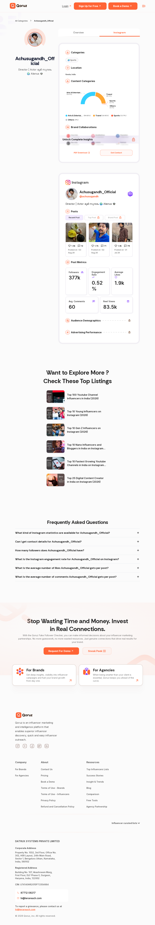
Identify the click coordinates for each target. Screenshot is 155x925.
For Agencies (22, 775)
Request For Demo (59, 651)
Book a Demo (121, 6)
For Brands (20, 769)
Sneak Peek (95, 651)
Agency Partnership (96, 806)
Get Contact (116, 153)
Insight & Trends (95, 781)
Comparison (92, 794)
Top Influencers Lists (97, 769)
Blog (88, 788)
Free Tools (92, 800)
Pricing (44, 775)
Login (65, 6)
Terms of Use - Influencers (55, 794)
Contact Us (47, 769)
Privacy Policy (48, 800)
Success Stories (94, 775)
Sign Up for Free (88, 6)
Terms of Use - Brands (53, 788)
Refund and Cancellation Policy (57, 806)
